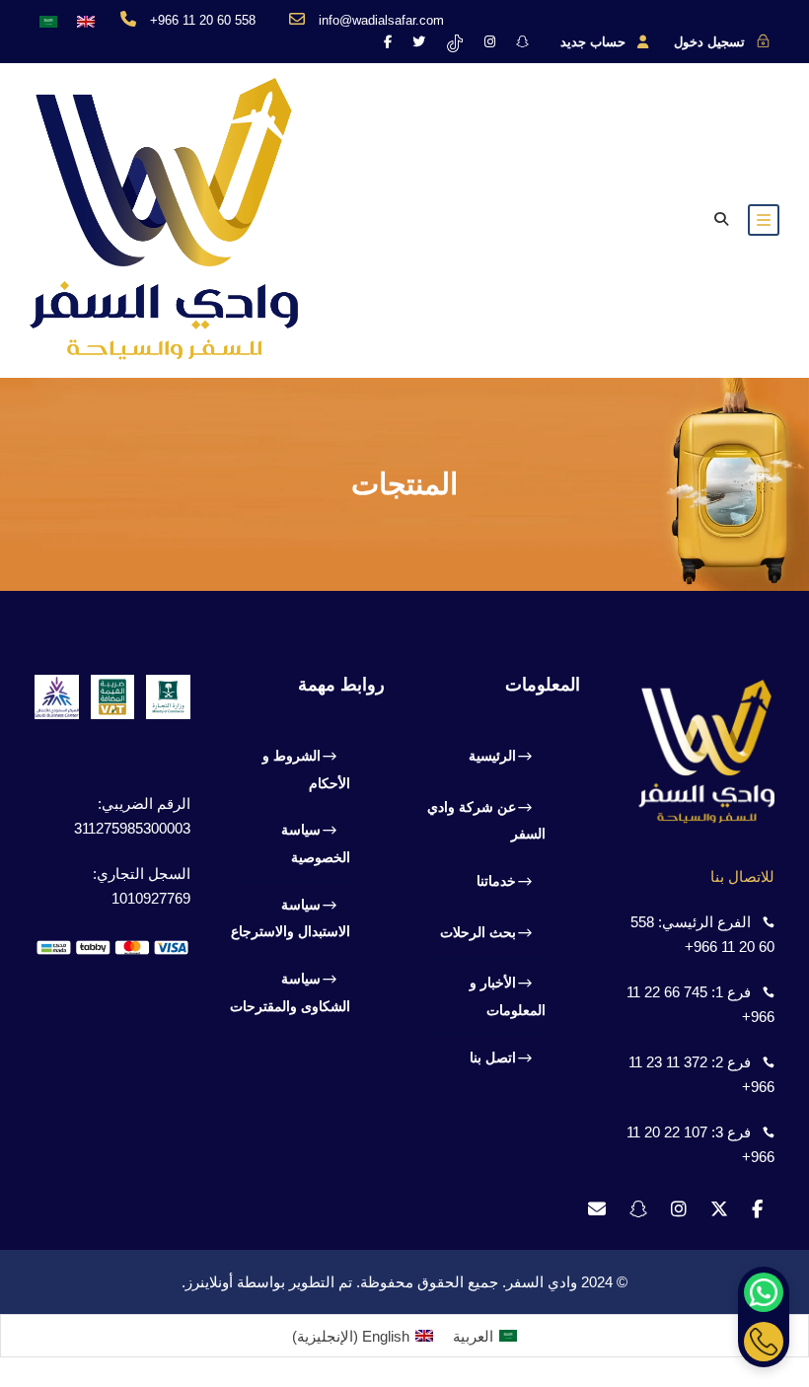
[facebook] (388, 42)
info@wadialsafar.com (381, 20)
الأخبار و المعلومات (508, 996)
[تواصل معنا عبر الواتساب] (763, 1292)
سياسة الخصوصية (315, 843)
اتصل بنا (493, 1057)
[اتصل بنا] (763, 1341)
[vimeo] (455, 42)
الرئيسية (492, 756)
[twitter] (418, 42)
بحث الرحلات (478, 932)
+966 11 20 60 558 (203, 20)
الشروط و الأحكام (306, 769)
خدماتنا (496, 881)
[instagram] (489, 42)
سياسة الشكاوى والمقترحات (290, 992)
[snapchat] (522, 42)
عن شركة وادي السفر (486, 820)
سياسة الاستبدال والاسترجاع (290, 918)
